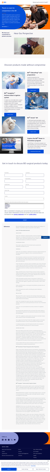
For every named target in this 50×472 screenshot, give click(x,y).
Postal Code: (7, 190)
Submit (25, 220)
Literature (20, 455)
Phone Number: (7, 178)
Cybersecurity (4, 453)
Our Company (36, 451)
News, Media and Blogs (37, 449)
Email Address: (28, 178)
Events (19, 449)
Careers (3, 451)
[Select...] (24, 203)
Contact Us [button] (45, 237)
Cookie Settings (25, 469)
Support (34, 455)
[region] (25, 466)
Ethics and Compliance (37, 453)
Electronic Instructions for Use (7, 455)
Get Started (4, 26)
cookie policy (32, 214)
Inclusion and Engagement (23, 453)
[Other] (24, 208)
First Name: (7, 172)
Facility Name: (7, 184)
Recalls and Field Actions (6, 449)
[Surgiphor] (24, 204)
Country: (6, 196)
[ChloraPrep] (24, 205)
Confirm (9, 469)
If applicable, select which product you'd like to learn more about (16, 202)
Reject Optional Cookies (41, 469)
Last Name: (28, 172)
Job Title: (27, 184)
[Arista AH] (24, 206)
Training (34, 457)
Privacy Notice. (33, 465)
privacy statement (19, 214)
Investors (20, 451)
